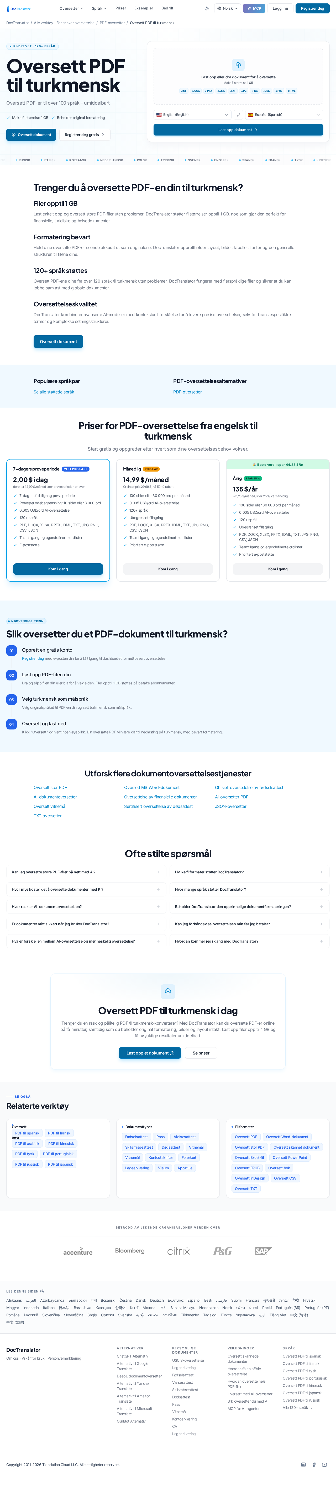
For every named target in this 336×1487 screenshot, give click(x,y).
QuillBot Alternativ (131, 1421)
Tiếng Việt (278, 1315)
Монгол (149, 1307)
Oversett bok (279, 1168)
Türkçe (226, 1315)
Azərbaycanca (52, 1300)
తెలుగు (153, 1315)
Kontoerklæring (184, 1419)
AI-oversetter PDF (231, 796)
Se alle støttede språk (54, 391)
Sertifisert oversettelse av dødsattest (158, 806)
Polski (267, 1307)
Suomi (236, 1300)
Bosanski (108, 1300)
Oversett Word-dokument (287, 1136)
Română (13, 1315)
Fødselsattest (136, 1136)
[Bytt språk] (238, 115)
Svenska (125, 1315)
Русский (31, 1315)
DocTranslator (23, 1350)
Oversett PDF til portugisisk (305, 1378)
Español (193, 1300)
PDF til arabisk (27, 1143)
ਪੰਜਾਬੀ (253, 1307)
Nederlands (208, 1307)
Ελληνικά (175, 1300)
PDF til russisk (27, 1164)
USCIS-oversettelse (188, 1360)
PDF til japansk (60, 1164)
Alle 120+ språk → (297, 1407)
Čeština (125, 1300)
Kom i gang (58, 569)
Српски (107, 1315)
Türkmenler (190, 1315)
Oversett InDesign (250, 1178)
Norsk (227, 1307)
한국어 (120, 1307)
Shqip (92, 1315)
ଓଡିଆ (240, 1307)
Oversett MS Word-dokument (151, 787)
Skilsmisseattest (139, 1147)
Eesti (208, 1300)
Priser (121, 8)
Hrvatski (309, 1300)
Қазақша (103, 1307)
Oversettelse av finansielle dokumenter (160, 796)
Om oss (12, 1358)
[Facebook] (314, 1464)
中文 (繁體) (15, 1322)
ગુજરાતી (269, 1300)
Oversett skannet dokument (296, 1147)
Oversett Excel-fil (249, 1157)
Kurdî (134, 1307)
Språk (97, 8)
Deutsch (157, 1300)
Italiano (49, 1307)
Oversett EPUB (247, 1168)
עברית (283, 1300)
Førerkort (189, 1157)
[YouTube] (324, 1464)
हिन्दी (296, 1300)
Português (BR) (288, 1307)
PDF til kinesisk (61, 1143)
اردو (262, 1315)
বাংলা (94, 1300)
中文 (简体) (299, 1315)
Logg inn (280, 8)
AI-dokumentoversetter (55, 796)
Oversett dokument (34, 134)
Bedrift (167, 8)
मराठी (163, 1307)
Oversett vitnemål (50, 806)
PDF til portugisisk (58, 1153)
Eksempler (143, 8)
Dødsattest (171, 1147)
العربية (31, 1300)
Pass (160, 1136)
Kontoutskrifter (161, 1157)
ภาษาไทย (169, 1315)
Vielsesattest (185, 1136)
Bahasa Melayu (182, 1307)
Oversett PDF (246, 1136)
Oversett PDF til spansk (302, 1356)
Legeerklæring (137, 1168)
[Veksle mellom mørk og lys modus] (207, 8)
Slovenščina (73, 1315)
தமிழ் (140, 1315)
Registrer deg (312, 8)
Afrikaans (14, 1300)
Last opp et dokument (148, 1053)
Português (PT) (316, 1307)
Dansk (141, 1300)
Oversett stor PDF (50, 787)
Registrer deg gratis (82, 134)
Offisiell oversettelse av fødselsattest (249, 787)
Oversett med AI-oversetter (250, 1394)
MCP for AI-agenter (244, 1408)
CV (174, 1426)
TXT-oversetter (47, 815)
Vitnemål (196, 1147)
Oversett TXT (246, 1188)
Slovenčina (51, 1315)
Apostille (184, 1168)
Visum (163, 1168)
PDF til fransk (59, 1133)
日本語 (64, 1307)
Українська (245, 1315)
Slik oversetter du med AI (248, 1401)
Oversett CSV (285, 1178)
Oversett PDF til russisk (301, 1400)
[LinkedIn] (303, 1464)
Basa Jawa (82, 1307)
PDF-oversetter (187, 391)
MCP (257, 8)
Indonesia (31, 1307)
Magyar (12, 1307)
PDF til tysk (24, 1153)
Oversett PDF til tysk (299, 1371)
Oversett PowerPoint (290, 1157)
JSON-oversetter (230, 806)
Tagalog (209, 1315)
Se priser (201, 1053)
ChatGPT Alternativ (132, 1356)
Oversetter (69, 8)
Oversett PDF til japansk (302, 1393)
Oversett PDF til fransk (301, 1363)
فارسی (221, 1300)
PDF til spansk (27, 1133)
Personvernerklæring (64, 1358)
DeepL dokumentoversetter (139, 1376)
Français (252, 1300)
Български (78, 1300)
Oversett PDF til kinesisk (302, 1385)
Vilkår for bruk (33, 1358)
